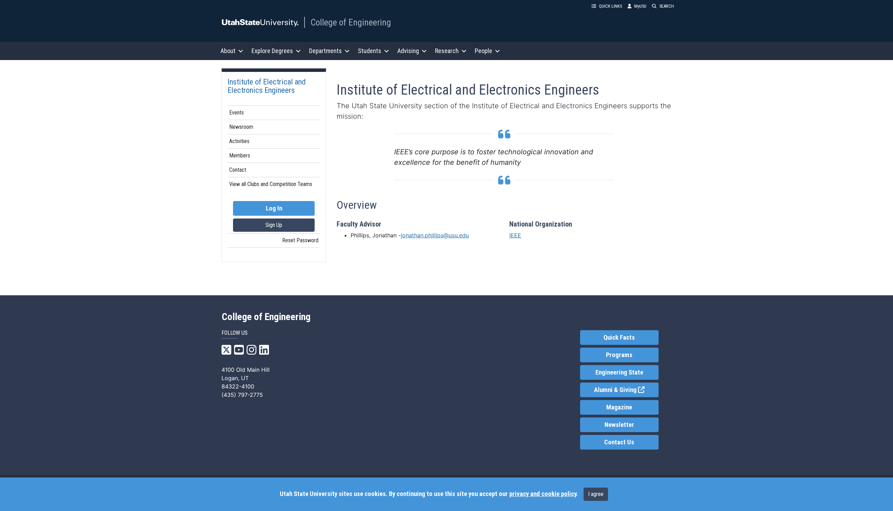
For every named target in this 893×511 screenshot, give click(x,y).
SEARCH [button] (666, 6)
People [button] (483, 50)
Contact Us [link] (619, 442)
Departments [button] (325, 50)
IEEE (515, 235)
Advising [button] (408, 50)
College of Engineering (350, 22)
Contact (237, 169)
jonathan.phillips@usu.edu (435, 235)
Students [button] (369, 50)
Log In (274, 208)
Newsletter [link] (619, 425)
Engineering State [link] (619, 372)
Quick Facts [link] (619, 337)
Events (236, 112)
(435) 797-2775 (242, 394)
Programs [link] (619, 355)
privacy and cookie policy (542, 494)
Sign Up (273, 225)
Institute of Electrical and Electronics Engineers (266, 85)
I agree (595, 494)
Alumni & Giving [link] (626, 390)
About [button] (227, 50)
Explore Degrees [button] (272, 50)
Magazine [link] (619, 407)
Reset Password (300, 240)
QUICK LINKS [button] (610, 6)
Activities (239, 141)
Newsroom (241, 127)
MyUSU (640, 6)
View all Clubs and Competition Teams (270, 184)
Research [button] (447, 50)
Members (239, 155)
